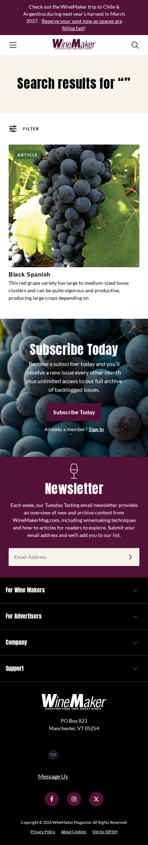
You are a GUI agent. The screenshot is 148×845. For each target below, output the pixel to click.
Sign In (96, 429)
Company (16, 642)
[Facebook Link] (52, 804)
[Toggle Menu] (13, 45)
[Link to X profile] (96, 804)
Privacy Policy (43, 831)
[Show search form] (135, 45)
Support (15, 668)
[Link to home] (74, 45)
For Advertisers (24, 616)
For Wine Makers (25, 590)
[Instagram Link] (74, 804)
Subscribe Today (74, 412)
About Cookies (74, 831)
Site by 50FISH (104, 831)
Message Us (53, 776)
